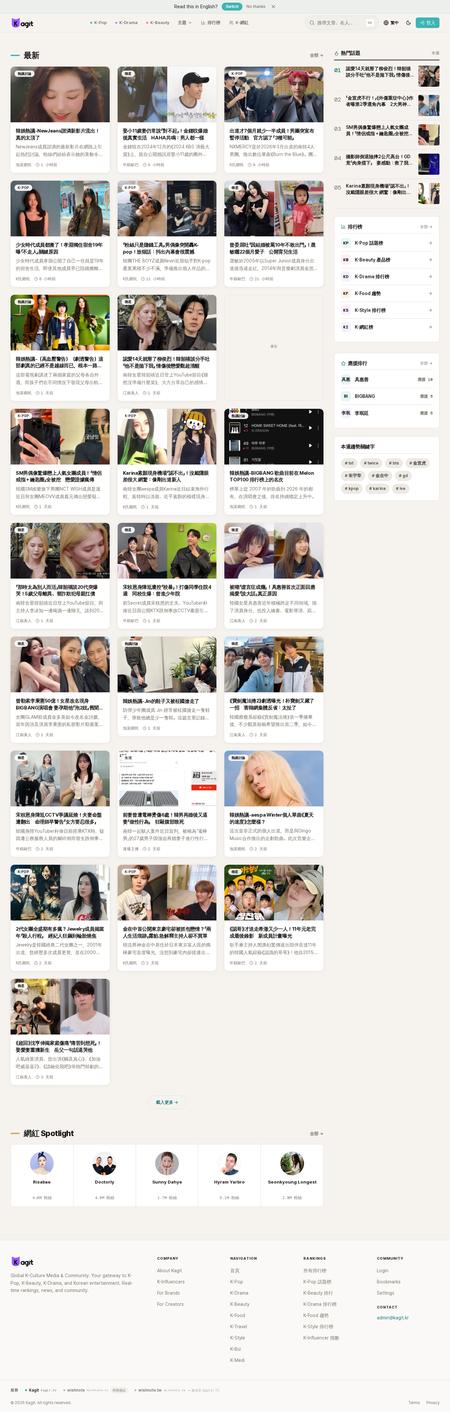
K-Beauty (159, 22)
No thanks (256, 6)
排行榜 (214, 22)
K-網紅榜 (358, 327)
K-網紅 (242, 22)
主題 (182, 22)
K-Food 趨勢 (362, 293)
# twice (371, 463)
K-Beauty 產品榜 (366, 259)
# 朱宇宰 (353, 475)
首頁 (234, 1270)
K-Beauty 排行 (318, 1293)
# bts (394, 463)
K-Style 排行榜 (364, 310)
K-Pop (100, 22)
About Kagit (169, 1270)
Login (382, 1270)
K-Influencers (171, 1281)
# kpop (352, 488)
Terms (414, 1402)
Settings (385, 1293)
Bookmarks (389, 1281)
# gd (403, 475)
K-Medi (237, 1360)
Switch (232, 6)
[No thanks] (273, 6)
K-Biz (235, 1349)
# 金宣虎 (417, 463)
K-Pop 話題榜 (363, 243)
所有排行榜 (314, 1270)
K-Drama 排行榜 (366, 276)
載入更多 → (167, 1102)
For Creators (170, 1304)
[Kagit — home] (22, 22)
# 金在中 (380, 475)
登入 (431, 22)
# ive (401, 488)
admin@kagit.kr (393, 1317)
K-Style (237, 1337)
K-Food (237, 1315)
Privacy (432, 1402)
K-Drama (128, 22)
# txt (349, 463)
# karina (377, 488)
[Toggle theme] (408, 22)
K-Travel (238, 1326)
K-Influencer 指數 (321, 1337)
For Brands (168, 1293)
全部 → (316, 55)
